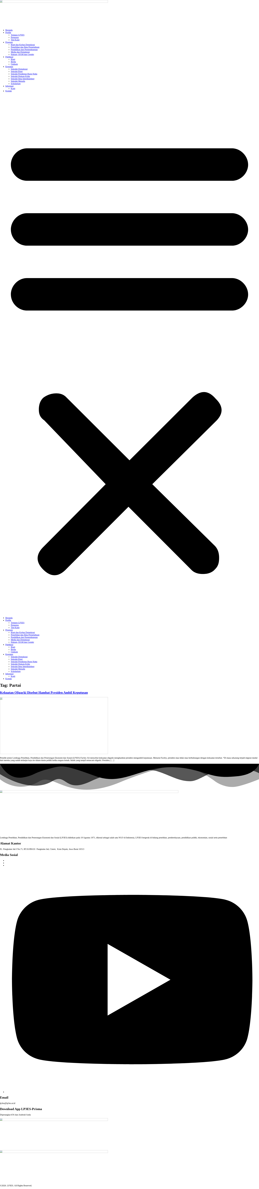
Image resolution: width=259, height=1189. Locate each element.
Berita (13, 62)
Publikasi (9, 57)
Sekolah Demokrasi (19, 69)
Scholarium (16, 83)
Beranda (9, 30)
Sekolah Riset (17, 71)
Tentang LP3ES (17, 35)
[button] (129, 354)
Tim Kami (15, 40)
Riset (13, 59)
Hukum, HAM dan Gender (22, 54)
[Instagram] (132, 1092)
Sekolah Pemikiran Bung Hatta (24, 74)
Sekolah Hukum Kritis (20, 76)
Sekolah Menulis (18, 81)
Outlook (14, 64)
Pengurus (15, 37)
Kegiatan (9, 66)
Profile (8, 32)
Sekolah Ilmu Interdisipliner (22, 79)
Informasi (9, 86)
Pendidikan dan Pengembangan (24, 49)
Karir (13, 88)
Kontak (8, 91)
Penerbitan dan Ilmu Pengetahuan (25, 47)
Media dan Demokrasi (20, 52)
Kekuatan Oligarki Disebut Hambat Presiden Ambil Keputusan (44, 692)
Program (9, 42)
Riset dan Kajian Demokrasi (23, 45)
